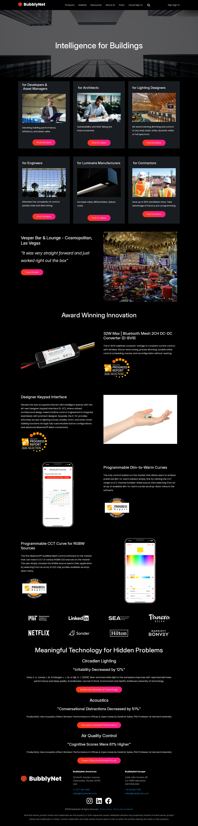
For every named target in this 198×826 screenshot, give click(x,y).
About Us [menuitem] (110, 5)
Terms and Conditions (123, 809)
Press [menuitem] (121, 5)
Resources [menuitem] (96, 5)
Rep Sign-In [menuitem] (174, 5)
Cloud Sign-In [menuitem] (135, 5)
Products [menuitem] (69, 5)
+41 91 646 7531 (133, 789)
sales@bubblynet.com (85, 793)
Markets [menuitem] (83, 5)
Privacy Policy (106, 809)
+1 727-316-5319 (81, 789)
